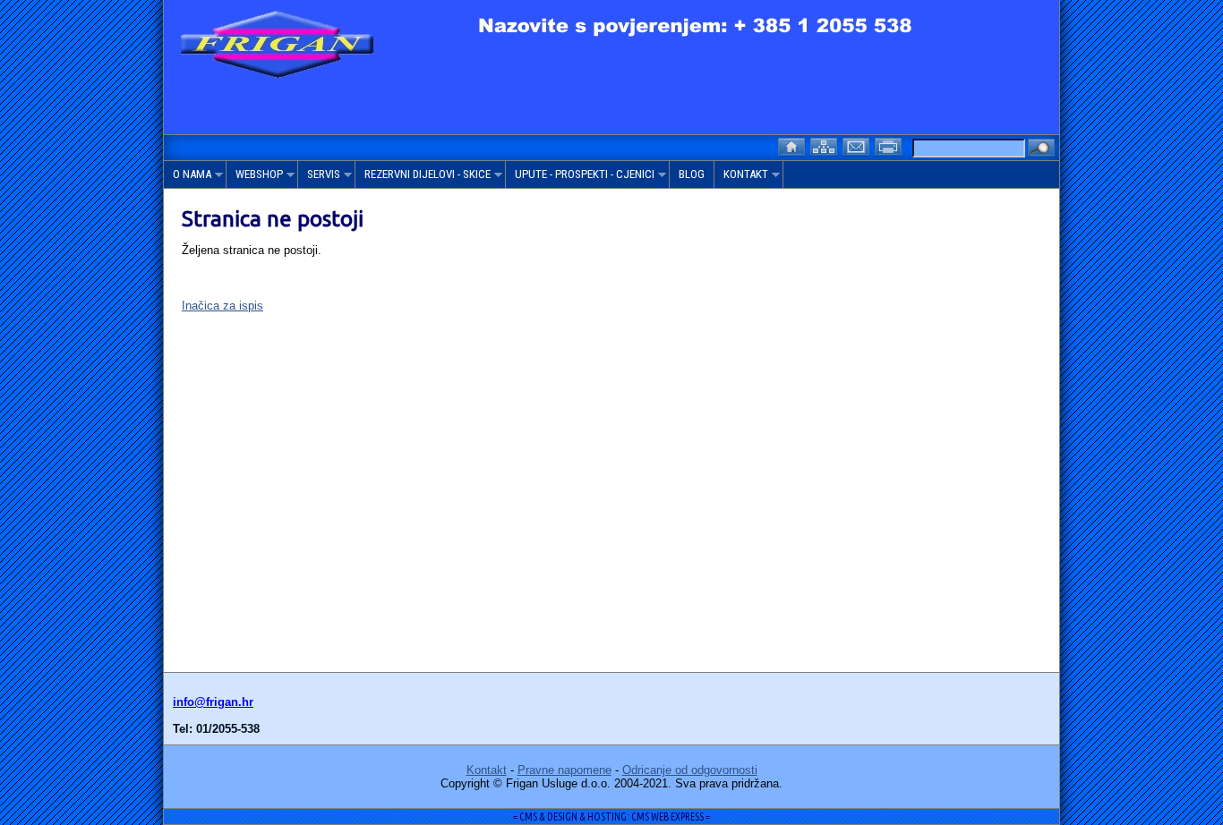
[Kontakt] (858, 145)
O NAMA (187, 177)
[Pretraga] (1041, 149)
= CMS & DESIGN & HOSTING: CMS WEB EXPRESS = (611, 816)
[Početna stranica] (793, 145)
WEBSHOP (255, 177)
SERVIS (319, 177)
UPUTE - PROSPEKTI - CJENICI (580, 177)
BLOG (692, 174)
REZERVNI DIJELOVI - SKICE (423, 177)
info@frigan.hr (213, 702)
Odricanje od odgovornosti (689, 770)
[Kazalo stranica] (825, 145)
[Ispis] (890, 145)
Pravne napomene (564, 770)
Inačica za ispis (222, 305)
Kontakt (486, 770)
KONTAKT (741, 177)
